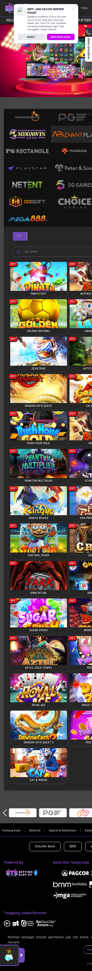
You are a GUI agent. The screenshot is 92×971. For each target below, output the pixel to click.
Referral (34, 830)
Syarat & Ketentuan (62, 830)
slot (20, 236)
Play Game (38, 279)
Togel (85, 8)
